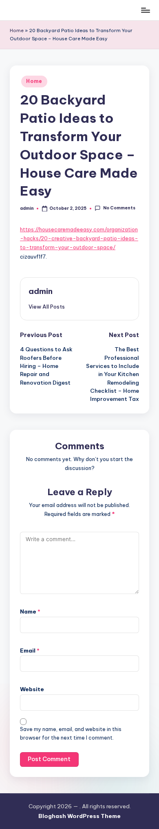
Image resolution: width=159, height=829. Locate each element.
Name (30, 611)
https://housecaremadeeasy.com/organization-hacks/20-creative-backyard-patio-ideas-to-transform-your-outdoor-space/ (79, 238)
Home (17, 30)
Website (32, 689)
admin (41, 291)
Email (30, 650)
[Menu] (145, 10)
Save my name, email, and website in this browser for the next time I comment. (70, 733)
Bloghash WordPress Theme (79, 816)
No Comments (119, 208)
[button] (47, 306)
